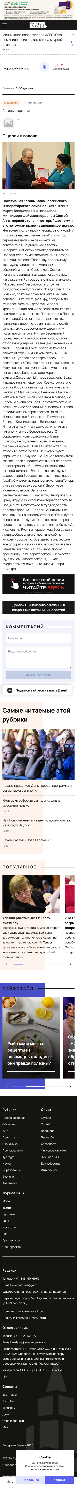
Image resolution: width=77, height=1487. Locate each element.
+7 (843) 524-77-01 (28, 1336)
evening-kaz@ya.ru (24, 1285)
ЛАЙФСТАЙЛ (17, 988)
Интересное (49, 1170)
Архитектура (11, 1240)
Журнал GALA (13, 1193)
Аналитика (9, 1183)
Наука (6, 1163)
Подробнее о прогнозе (15, 68)
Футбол (46, 1118)
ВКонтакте (9, 1394)
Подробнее (31, 1480)
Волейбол (47, 1131)
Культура (8, 1157)
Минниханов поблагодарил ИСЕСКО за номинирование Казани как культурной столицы (32, 39)
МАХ (5, 1427)
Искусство (9, 1227)
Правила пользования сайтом (22, 1311)
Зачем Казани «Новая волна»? (25, 840)
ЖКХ (5, 1131)
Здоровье (8, 1214)
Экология (9, 1176)
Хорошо (59, 1480)
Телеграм (9, 1408)
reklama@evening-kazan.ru (30, 1342)
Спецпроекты (11, 1247)
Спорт (46, 1109)
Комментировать (38, 675)
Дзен (5, 1414)
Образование (11, 1170)
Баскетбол (48, 1137)
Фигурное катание (53, 1150)
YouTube (8, 1401)
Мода (6, 1201)
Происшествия (12, 1150)
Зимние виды (50, 1157)
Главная (8, 88)
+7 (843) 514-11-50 (28, 1278)
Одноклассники (13, 1421)
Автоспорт (48, 1144)
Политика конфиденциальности (24, 1318)
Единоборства (51, 1163)
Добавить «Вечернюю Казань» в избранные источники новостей (38, 607)
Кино (5, 1221)
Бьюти (6, 1208)
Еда (4, 1234)
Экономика (10, 1144)
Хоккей (46, 1124)
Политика (9, 1137)
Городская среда (13, 1118)
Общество (25, 88)
